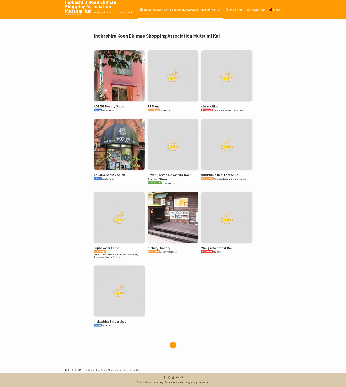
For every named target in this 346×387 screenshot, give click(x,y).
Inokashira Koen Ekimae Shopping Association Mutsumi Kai (90, 6)
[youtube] (177, 377)
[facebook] (164, 377)
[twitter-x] (168, 377)
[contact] (181, 377)
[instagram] (173, 377)
